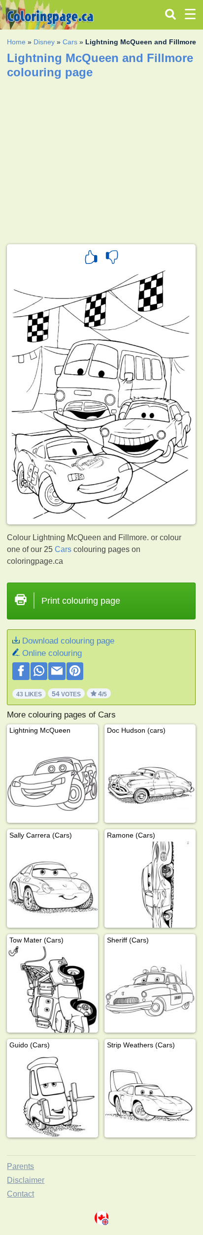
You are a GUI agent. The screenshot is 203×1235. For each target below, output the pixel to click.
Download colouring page (68, 641)
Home (16, 42)
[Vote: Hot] (91, 258)
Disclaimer (25, 1180)
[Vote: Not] (112, 258)
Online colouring (52, 653)
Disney (44, 42)
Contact (20, 1194)
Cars (70, 42)
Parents (20, 1166)
